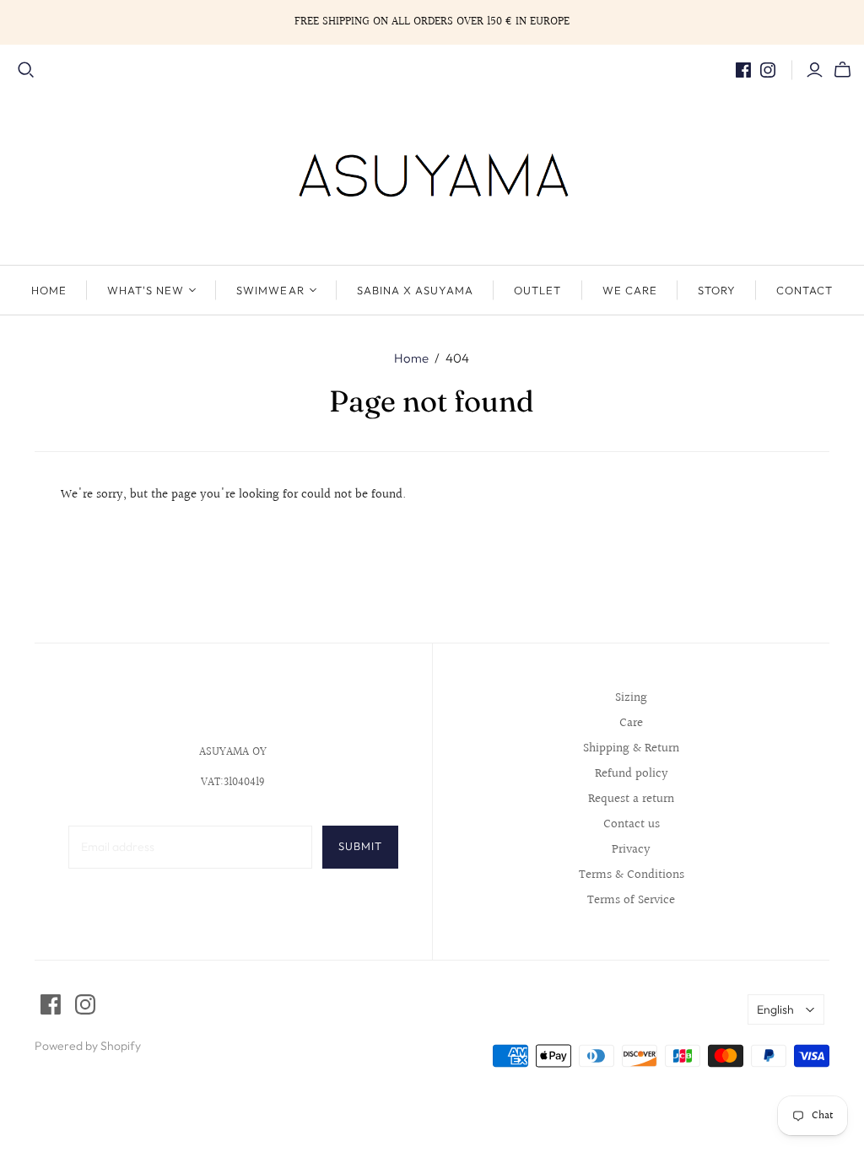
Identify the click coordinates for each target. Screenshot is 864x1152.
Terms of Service (631, 900)
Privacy (631, 849)
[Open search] (26, 70)
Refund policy (631, 773)
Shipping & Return (631, 748)
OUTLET (537, 290)
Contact (804, 290)
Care (631, 723)
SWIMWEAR (270, 290)
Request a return (631, 799)
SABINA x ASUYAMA (415, 290)
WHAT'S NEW (145, 290)
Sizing (631, 698)
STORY (717, 290)
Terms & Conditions (631, 875)
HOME (49, 290)
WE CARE (629, 290)
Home (411, 358)
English (775, 1009)
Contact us (631, 824)
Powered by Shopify (88, 1045)
